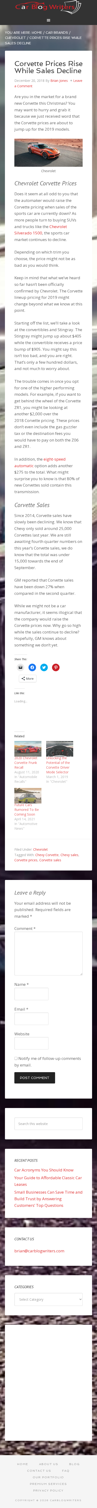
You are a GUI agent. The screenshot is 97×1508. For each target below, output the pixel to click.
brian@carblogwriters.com (39, 1251)
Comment (25, 928)
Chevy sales (69, 855)
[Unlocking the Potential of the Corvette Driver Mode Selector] (59, 749)
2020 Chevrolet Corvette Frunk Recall (25, 763)
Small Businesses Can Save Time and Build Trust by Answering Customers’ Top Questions (48, 1198)
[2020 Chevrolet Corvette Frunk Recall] (27, 749)
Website (21, 1034)
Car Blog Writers (48, 7)
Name (21, 984)
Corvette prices (25, 860)
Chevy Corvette (47, 855)
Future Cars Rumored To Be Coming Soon (26, 809)
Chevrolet (40, 849)
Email (21, 1009)
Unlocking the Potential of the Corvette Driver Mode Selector (58, 765)
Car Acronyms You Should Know (43, 1170)
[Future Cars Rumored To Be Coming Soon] (27, 796)
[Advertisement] (48, 1382)
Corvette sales (50, 860)
